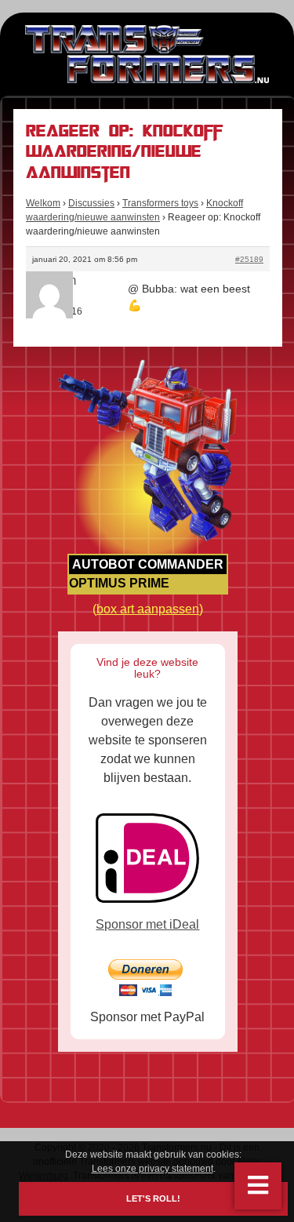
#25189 (249, 259)
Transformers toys (160, 203)
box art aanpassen (147, 609)
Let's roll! (153, 1199)
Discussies (91, 203)
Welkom (43, 203)
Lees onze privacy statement (152, 1168)
